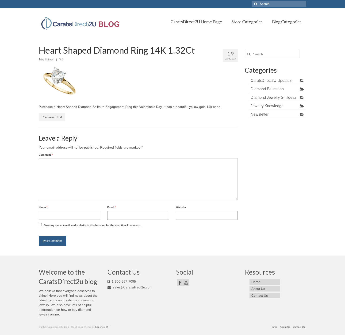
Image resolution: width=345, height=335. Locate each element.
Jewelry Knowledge (267, 106)
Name (43, 207)
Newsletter (259, 114)
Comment (46, 154)
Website (181, 207)
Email (111, 207)
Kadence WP (102, 327)
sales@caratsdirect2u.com (132, 287)
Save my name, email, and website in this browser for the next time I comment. (92, 225)
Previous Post (52, 117)
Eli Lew (49, 59)
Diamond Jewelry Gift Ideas (273, 97)
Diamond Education (267, 89)
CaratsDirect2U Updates (271, 81)
